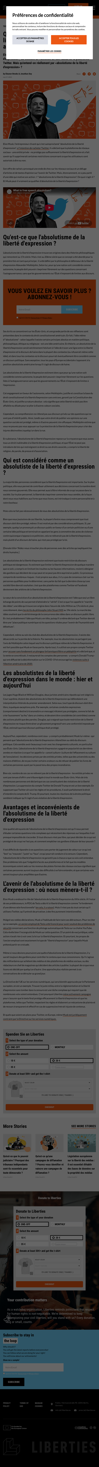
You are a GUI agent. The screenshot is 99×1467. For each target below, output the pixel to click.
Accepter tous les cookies (69, 39)
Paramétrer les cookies (49, 51)
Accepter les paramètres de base (30, 39)
